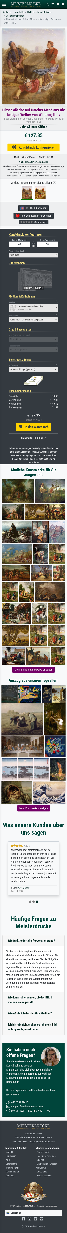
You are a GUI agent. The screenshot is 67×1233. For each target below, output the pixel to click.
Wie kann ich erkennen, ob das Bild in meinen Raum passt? (30, 1000)
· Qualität (40, 1160)
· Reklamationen (12, 1171)
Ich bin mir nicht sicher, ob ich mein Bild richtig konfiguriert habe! (32, 1027)
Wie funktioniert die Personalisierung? (31, 940)
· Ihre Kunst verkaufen (46, 1156)
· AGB (7, 1160)
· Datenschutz (11, 1164)
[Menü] (4, 4)
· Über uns (9, 1175)
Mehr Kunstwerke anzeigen (33, 808)
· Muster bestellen (44, 1175)
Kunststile (19, 12)
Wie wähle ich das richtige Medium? (30, 1013)
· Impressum (10, 1156)
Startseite (7, 12)
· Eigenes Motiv (43, 1152)
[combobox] (33, 255)
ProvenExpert (23, 888)
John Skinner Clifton (15, 15)
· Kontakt (9, 1152)
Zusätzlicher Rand (16, 251)
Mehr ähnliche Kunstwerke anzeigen (33, 669)
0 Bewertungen (40, 222)
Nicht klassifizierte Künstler (39, 12)
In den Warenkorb (35, 427)
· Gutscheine (41, 1171)
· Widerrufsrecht (12, 1167)
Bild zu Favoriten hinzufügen (36, 215)
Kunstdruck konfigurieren (35, 147)
